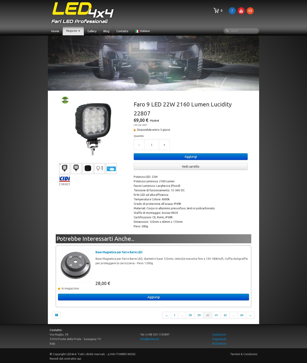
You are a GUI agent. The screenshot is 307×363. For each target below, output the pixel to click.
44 (241, 315)
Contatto (122, 31)
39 (198, 315)
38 (190, 315)
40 (207, 315)
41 (216, 315)
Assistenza (219, 343)
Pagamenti (219, 338)
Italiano (145, 30)
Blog (106, 31)
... (182, 315)
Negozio (73, 30)
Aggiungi (191, 156)
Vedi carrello (190, 166)
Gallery (91, 31)
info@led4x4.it (149, 338)
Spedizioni (219, 334)
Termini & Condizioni (243, 354)
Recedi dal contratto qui (65, 358)
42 (225, 315)
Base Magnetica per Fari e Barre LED (119, 252)
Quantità (139, 136)
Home (55, 31)
